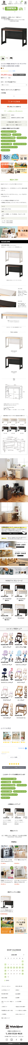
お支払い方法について (20, 1014)
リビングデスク (11, 836)
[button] (1, 38)
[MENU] (25, 2)
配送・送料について (6, 1018)
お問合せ (17, 990)
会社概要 (17, 997)
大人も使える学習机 (5, 18)
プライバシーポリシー (6, 986)
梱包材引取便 (4, 997)
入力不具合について (6, 990)
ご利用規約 (4, 1014)
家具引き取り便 (19, 986)
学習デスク (18, 17)
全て (3, 835)
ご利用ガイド (4, 1006)
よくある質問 (18, 1001)
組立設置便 (18, 994)
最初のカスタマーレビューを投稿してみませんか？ (14, 767)
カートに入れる (15, 101)
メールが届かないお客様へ (21, 1010)
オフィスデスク (18, 836)
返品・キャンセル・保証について (8, 1002)
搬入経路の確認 (5, 993)
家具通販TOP (4, 17)
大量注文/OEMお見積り (20, 1006)
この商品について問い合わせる (15, 111)
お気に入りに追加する (15, 106)
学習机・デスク (11, 17)
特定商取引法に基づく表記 (7, 1010)
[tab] (14, 757)
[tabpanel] (14, 9)
